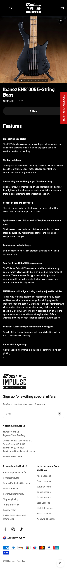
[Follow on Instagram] (13, 529)
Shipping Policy (10, 499)
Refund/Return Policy (13, 493)
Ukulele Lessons (45, 508)
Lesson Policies (10, 488)
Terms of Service (11, 504)
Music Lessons (44, 475)
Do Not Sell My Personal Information (14, 517)
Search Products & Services (16, 483)
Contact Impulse (11, 477)
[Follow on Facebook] (5, 529)
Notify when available (63, 108)
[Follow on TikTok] (21, 529)
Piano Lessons (44, 481)
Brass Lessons (44, 513)
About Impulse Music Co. (15, 472)
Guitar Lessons (44, 486)
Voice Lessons (44, 492)
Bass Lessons (43, 502)
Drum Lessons (44, 497)
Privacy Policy (9, 510)
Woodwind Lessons (46, 519)
